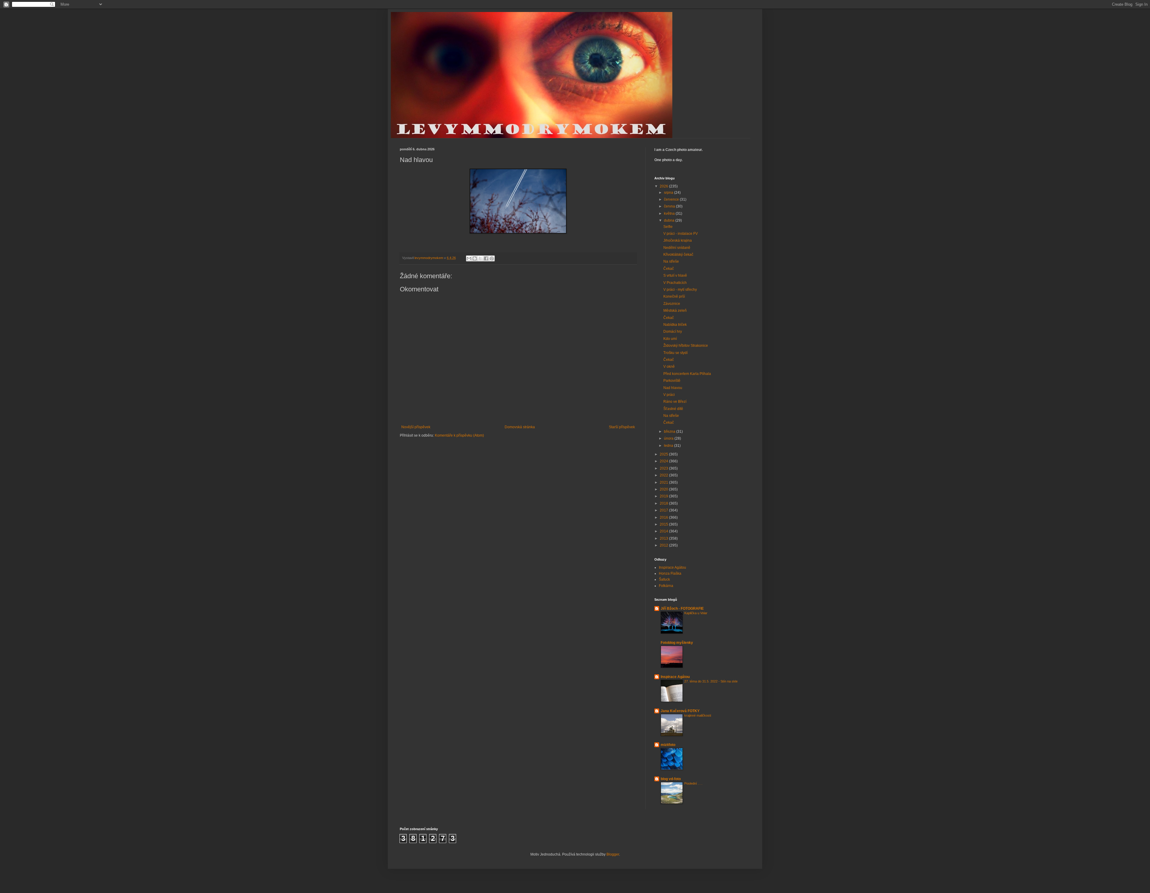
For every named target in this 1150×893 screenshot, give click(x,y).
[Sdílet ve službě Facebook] (486, 258)
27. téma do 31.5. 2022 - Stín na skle (711, 681)
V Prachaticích (675, 283)
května (670, 213)
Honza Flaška (670, 573)
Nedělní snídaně (676, 248)
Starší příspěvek (622, 427)
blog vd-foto (671, 779)
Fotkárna (666, 586)
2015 (664, 524)
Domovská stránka (520, 427)
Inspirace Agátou (672, 567)
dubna (669, 220)
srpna (669, 192)
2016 (664, 517)
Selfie (668, 227)
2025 (664, 454)
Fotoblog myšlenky (677, 643)
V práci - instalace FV (680, 233)
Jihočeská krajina (677, 240)
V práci (669, 395)
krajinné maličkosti (697, 715)
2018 (664, 503)
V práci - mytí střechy (680, 289)
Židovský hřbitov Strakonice (685, 345)
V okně (669, 366)
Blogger (612, 854)
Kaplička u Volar (695, 613)
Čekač (668, 269)
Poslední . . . (693, 783)
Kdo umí (670, 339)
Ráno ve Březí (674, 401)
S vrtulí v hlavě (675, 275)
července (672, 199)
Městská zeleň (675, 310)
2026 (664, 186)
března (670, 431)
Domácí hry (672, 331)
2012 (664, 545)
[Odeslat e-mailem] (469, 258)
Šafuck (664, 579)
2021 (664, 482)
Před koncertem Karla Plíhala (687, 374)
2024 (664, 461)
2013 (664, 538)
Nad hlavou (672, 388)
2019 (664, 496)
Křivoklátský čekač (678, 254)
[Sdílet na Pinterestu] (492, 258)
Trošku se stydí (675, 353)
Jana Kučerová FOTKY (680, 711)
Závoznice (671, 304)
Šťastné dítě (673, 409)
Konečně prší (674, 296)
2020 (664, 489)
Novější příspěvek (415, 427)
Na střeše (671, 261)
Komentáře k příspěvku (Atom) (459, 435)
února (669, 438)
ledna (669, 446)
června (670, 206)
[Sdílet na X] (480, 258)
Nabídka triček (675, 325)
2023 (664, 468)
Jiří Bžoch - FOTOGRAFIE (682, 608)
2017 (664, 510)
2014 (664, 531)
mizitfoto (668, 745)
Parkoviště (671, 381)
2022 (664, 475)
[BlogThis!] (475, 258)
